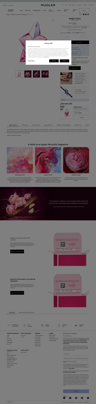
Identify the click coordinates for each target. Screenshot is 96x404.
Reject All (54, 60)
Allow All (64, 60)
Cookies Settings (31, 60)
